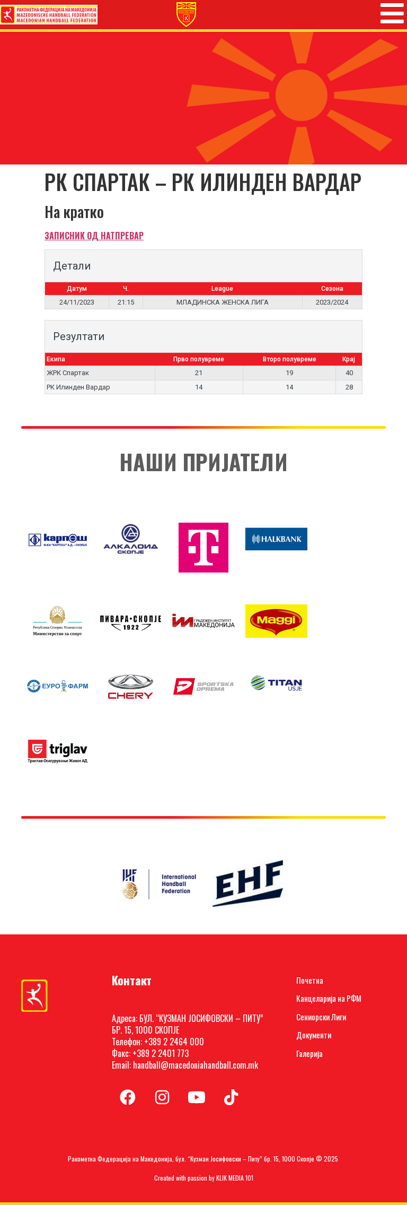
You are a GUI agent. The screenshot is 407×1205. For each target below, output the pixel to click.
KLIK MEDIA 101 (234, 1177)
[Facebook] (128, 1097)
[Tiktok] (231, 1097)
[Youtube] (197, 1097)
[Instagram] (162, 1097)
